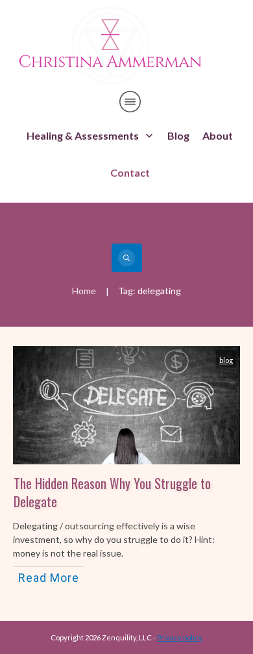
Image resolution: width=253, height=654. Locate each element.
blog (226, 360)
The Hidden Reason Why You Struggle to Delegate (112, 492)
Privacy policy (179, 637)
